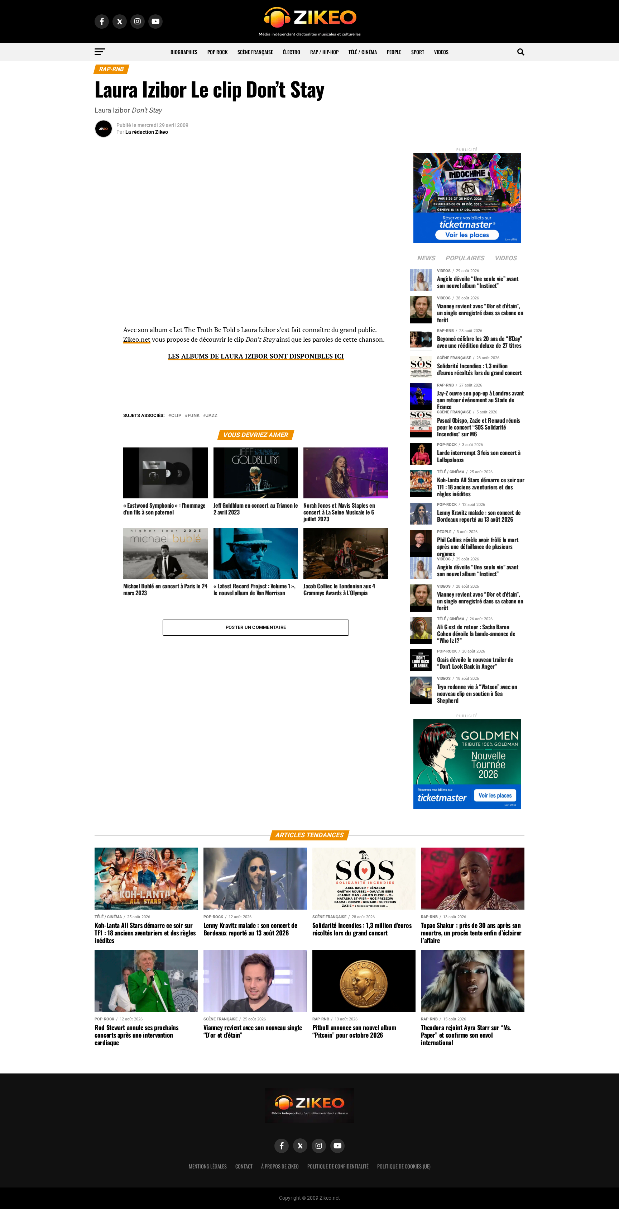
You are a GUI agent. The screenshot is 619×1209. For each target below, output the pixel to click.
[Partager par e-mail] (103, 383)
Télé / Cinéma (363, 52)
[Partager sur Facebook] (103, 332)
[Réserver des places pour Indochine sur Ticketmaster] (467, 195)
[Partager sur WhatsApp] (103, 349)
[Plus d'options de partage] (103, 401)
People (394, 52)
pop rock (217, 52)
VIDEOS (441, 52)
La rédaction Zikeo (146, 132)
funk (194, 415)
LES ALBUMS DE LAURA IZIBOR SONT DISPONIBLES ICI (256, 356)
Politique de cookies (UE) (404, 1166)
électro (291, 52)
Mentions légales (208, 1166)
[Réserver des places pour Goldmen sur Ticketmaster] (467, 762)
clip (176, 415)
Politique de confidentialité (338, 1166)
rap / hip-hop (324, 52)
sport (417, 52)
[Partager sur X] (103, 366)
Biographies (184, 52)
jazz (211, 415)
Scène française (255, 52)
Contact (244, 1166)
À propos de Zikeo (280, 1166)
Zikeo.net (136, 339)
